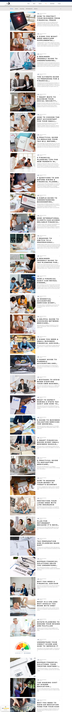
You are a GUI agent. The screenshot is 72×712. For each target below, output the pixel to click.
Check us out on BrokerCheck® (36, 0)
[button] (60, 8)
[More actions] (60, 13)
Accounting (22, 8)
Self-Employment (29, 8)
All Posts (11, 8)
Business (35, 8)
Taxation (16, 8)
